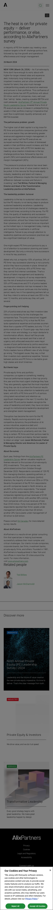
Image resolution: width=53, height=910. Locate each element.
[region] (26, 888)
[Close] (50, 870)
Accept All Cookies (37, 906)
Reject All (15, 906)
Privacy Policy (31, 899)
